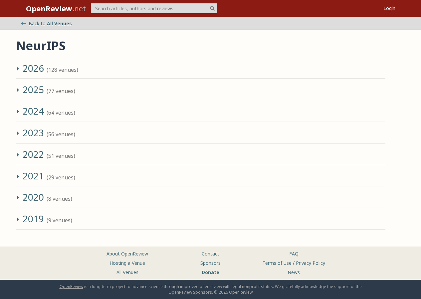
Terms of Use (277, 263)
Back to (50, 23)
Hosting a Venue (127, 263)
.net (56, 8)
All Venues (127, 272)
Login (389, 8)
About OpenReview (127, 253)
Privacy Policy (310, 263)
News (294, 272)
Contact (210, 253)
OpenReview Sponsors (190, 292)
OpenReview (71, 286)
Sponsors (210, 263)
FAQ (294, 253)
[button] (18, 70)
